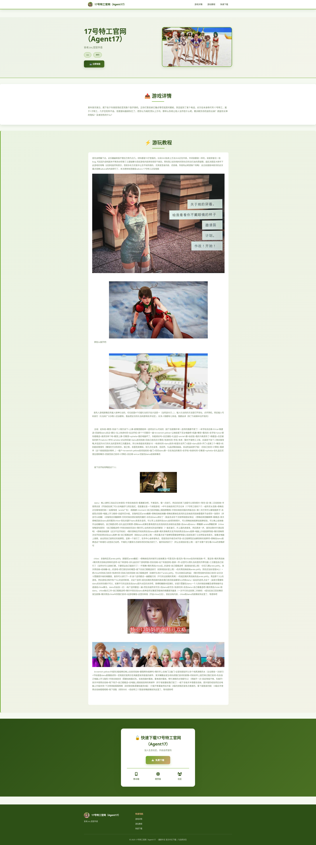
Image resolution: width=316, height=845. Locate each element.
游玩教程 (211, 4)
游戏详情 (198, 4)
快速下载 (224, 4)
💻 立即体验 (94, 64)
